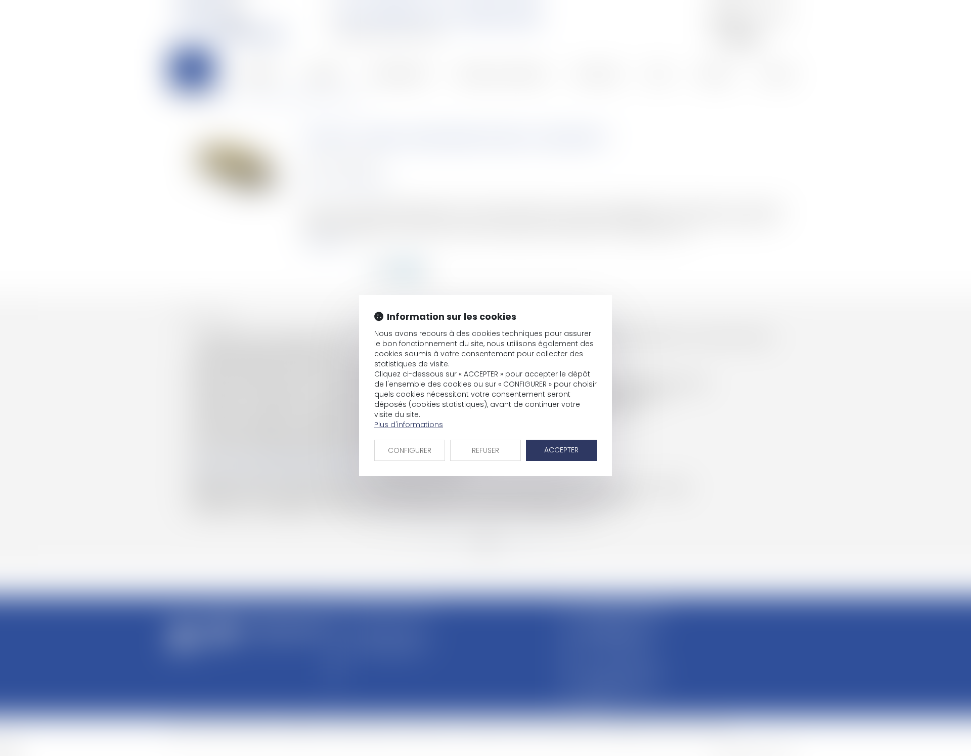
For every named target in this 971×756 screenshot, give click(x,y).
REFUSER (485, 450)
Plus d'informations (408, 424)
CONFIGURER (409, 450)
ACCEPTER (561, 450)
